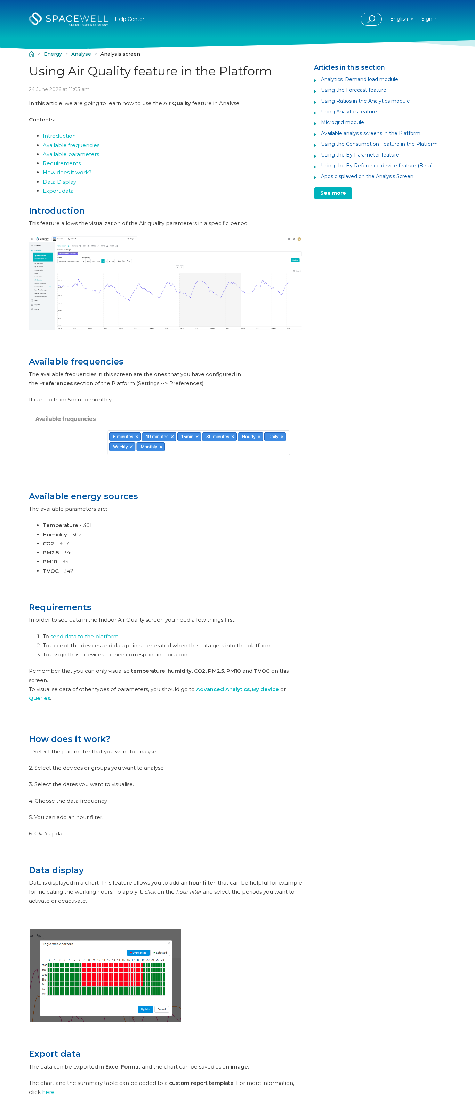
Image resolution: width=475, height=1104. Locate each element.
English (399, 19)
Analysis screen (120, 54)
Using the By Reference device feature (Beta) (377, 165)
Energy (53, 54)
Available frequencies (71, 145)
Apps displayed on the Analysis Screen (367, 176)
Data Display (59, 181)
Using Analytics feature (349, 112)
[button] (371, 19)
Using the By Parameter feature (360, 155)
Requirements (62, 163)
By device (265, 689)
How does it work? (67, 172)
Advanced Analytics (222, 689)
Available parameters (71, 154)
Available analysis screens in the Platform (370, 133)
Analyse (81, 54)
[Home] (68, 19)
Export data (58, 190)
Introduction (59, 136)
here (48, 1092)
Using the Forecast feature (353, 90)
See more (333, 193)
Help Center (31, 54)
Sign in (429, 19)
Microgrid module (342, 122)
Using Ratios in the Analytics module (365, 101)
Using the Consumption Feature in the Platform (379, 144)
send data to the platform (84, 636)
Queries (39, 698)
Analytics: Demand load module (359, 79)
